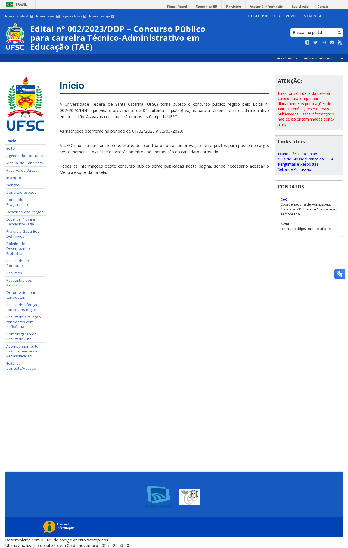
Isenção (13, 184)
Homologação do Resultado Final (21, 336)
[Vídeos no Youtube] (324, 42)
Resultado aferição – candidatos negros (24, 307)
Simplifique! (177, 6)
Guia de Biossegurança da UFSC (306, 159)
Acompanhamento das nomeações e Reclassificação (22, 351)
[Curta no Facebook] (307, 42)
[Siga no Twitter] (315, 42)
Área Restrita (288, 58)
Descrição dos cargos (25, 211)
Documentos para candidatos (22, 295)
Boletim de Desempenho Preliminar (18, 248)
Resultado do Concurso (17, 263)
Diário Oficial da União (297, 153)
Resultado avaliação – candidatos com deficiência (25, 321)
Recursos (14, 272)
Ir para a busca (74, 16)
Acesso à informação (266, 6)
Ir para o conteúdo (19, 16)
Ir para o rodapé (101, 16)
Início (11, 140)
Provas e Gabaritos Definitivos (22, 234)
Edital (10, 148)
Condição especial (22, 192)
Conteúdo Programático (18, 202)
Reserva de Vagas (21, 170)
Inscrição (13, 177)
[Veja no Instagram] (332, 42)
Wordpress (97, 540)
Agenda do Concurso (24, 155)
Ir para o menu (47, 16)
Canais (323, 6)
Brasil (21, 4)
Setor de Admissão (294, 169)
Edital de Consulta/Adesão (21, 366)
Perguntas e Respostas (298, 164)
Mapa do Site (314, 16)
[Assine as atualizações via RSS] (340, 42)
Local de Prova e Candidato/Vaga (20, 221)
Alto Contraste (287, 16)
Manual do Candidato (24, 162)
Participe (233, 6)
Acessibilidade (258, 16)
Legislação (300, 6)
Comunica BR (206, 6)
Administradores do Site (323, 58)
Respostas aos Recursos (19, 283)
